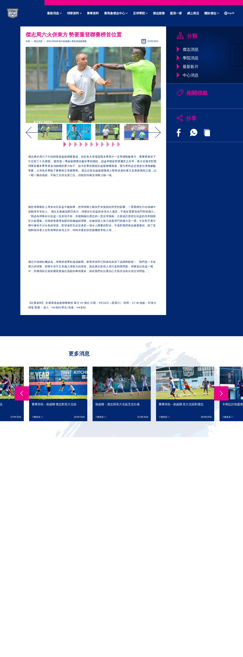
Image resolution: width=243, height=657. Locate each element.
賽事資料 (93, 13)
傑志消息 (38, 41)
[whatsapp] (193, 132)
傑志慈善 (159, 13)
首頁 (28, 41)
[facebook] (179, 133)
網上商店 (193, 13)
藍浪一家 (176, 13)
